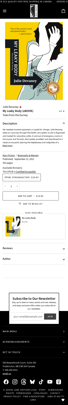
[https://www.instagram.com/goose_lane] (16, 381)
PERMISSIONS (23, 393)
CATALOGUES (41, 393)
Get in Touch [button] (11, 352)
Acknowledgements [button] (16, 342)
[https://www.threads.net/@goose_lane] (25, 382)
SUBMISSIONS (55, 389)
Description (10, 123)
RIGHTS (10, 393)
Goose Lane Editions (18, 389)
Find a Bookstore (34, 396)
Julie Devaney (10, 107)
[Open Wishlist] (63, 400)
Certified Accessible (26, 171)
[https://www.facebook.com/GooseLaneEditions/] (8, 381)
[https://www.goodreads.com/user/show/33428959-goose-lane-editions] (60, 381)
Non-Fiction (9, 155)
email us (7, 373)
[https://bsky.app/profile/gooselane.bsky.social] (34, 382)
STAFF (42, 389)
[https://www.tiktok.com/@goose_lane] (43, 381)
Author (7, 259)
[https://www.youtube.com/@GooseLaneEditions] (51, 381)
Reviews (8, 248)
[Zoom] (34, 61)
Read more (7, 145)
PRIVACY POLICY (12, 396)
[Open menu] (8, 11)
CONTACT (55, 393)
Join (50, 316)
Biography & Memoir (28, 155)
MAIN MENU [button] (10, 331)
